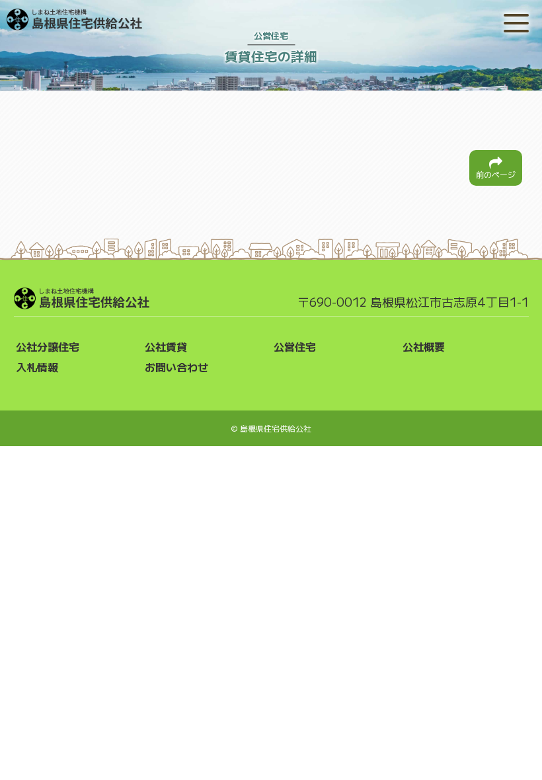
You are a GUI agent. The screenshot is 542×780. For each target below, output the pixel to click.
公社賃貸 (166, 346)
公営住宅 (295, 346)
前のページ (496, 174)
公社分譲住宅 (47, 346)
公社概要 (424, 346)
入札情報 (37, 367)
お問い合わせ (176, 367)
